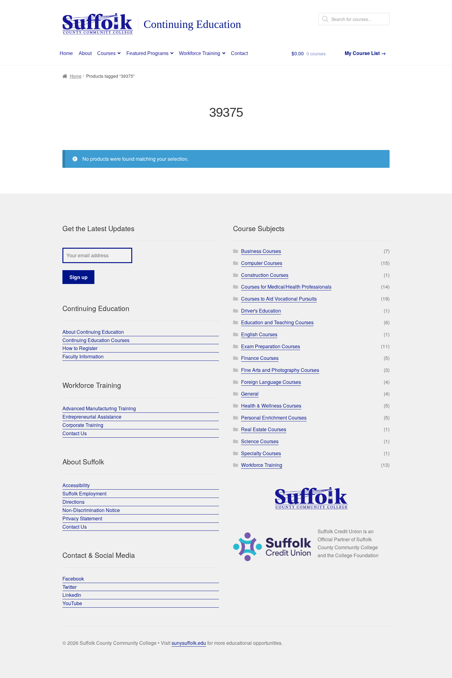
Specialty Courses (261, 453)
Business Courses (261, 250)
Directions (73, 501)
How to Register (79, 348)
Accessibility (76, 485)
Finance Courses (260, 357)
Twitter (69, 586)
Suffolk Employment (84, 493)
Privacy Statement (82, 518)
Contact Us (74, 433)
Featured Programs (147, 53)
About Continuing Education (93, 331)
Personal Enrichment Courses (274, 417)
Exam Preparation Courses (270, 346)
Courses (106, 53)
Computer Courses (261, 262)
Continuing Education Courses (95, 340)
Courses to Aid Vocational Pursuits (279, 298)
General (250, 393)
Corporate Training (82, 424)
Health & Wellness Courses (271, 405)
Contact (239, 53)
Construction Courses (264, 274)
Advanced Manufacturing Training (99, 408)
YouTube (72, 603)
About (85, 53)
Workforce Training (199, 53)
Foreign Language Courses (271, 381)
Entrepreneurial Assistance (91, 416)
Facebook (73, 578)
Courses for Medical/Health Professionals (286, 286)
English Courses (259, 334)
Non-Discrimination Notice (91, 510)
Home (66, 53)
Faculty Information (83, 356)
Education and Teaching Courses (277, 322)
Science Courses (260, 441)
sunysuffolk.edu (189, 642)
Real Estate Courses (263, 429)
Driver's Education (261, 310)
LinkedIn (71, 594)
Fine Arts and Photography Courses (280, 369)
